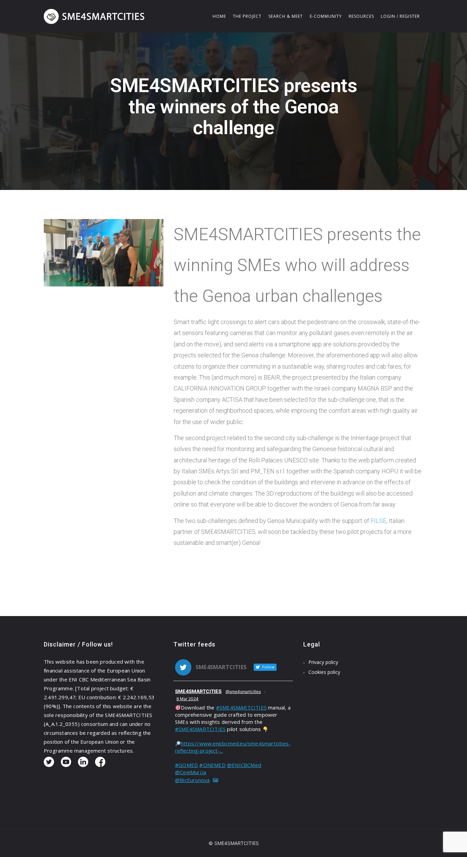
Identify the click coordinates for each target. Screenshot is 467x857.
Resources (361, 16)
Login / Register (400, 16)
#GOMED (186, 765)
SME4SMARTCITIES (198, 691)
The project (247, 16)
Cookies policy (324, 672)
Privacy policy (323, 662)
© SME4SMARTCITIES (234, 843)
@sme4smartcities (243, 691)
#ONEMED (212, 765)
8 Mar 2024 (187, 698)
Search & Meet (285, 16)
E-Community (326, 16)
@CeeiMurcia (190, 772)
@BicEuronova (192, 780)
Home (219, 16)
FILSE (378, 520)
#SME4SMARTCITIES (241, 707)
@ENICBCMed (244, 765)
